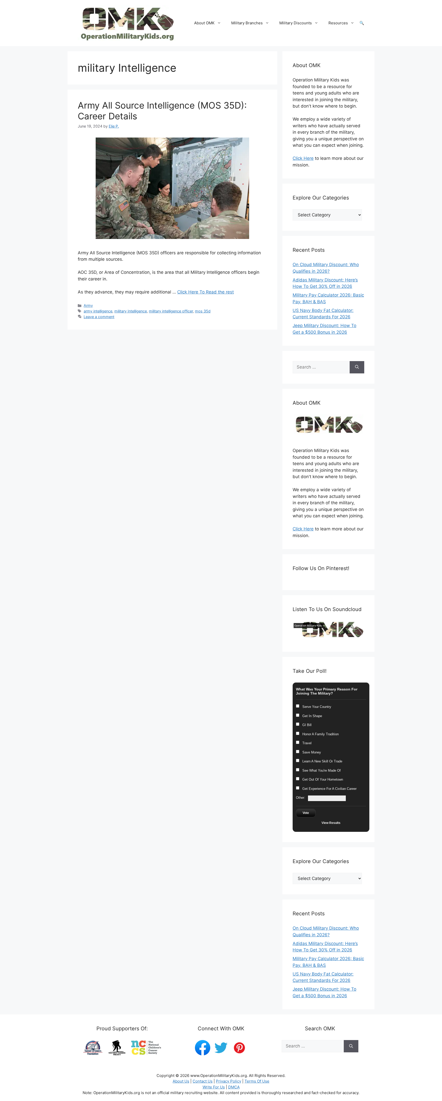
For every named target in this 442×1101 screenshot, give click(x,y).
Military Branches (247, 22)
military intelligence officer (171, 311)
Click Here (303, 158)
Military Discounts (295, 22)
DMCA (234, 1087)
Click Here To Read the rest (205, 292)
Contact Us (203, 1081)
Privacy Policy (228, 1081)
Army (88, 305)
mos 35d (203, 311)
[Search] (357, 367)
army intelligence (98, 311)
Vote (306, 813)
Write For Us (214, 1087)
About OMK (204, 22)
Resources (338, 22)
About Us (181, 1081)
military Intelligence (130, 311)
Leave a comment (99, 316)
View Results (331, 823)
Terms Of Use (257, 1081)
